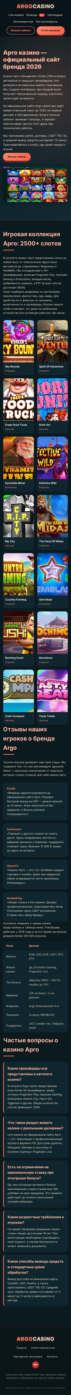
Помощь (35, 15)
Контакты (52, 1356)
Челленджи (55, 15)
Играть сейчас (17, 156)
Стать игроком (50, 30)
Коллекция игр (23, 21)
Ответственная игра (43, 1347)
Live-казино (16, 15)
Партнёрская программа (27, 1356)
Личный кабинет (20, 30)
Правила (21, 1347)
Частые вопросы (46, 21)
